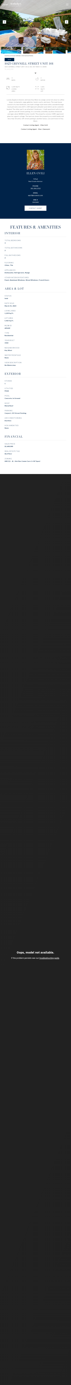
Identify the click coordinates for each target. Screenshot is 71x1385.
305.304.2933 (35, 188)
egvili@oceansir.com (35, 195)
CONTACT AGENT (35, 208)
